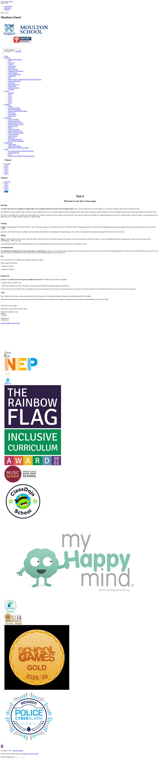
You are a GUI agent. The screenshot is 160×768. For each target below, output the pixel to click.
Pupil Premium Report (14, 109)
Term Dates (7, 8)
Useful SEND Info (13, 152)
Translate (18, 51)
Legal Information (18, 750)
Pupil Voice (11, 83)
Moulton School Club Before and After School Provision (24, 79)
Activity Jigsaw (12, 136)
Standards (7, 104)
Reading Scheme (13, 126)
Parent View (11, 113)
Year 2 (10, 96)
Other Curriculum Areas (15, 131)
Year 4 (10, 99)
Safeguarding (8, 142)
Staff (9, 61)
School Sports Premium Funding (17, 111)
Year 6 (10, 103)
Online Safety (12, 144)
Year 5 (10, 101)
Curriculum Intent (13, 134)
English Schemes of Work (15, 124)
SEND (6, 149)
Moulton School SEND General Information (21, 156)
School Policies (12, 73)
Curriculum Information (15, 139)
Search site (4, 757)
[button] (8, 12)
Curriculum (7, 118)
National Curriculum (14, 121)
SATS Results (12, 114)
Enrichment (11, 68)
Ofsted (10, 106)
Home (6, 56)
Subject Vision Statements (15, 133)
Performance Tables (14, 108)
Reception (11, 93)
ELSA (10, 154)
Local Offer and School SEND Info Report (20, 151)
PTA (9, 78)
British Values (12, 86)
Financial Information (14, 81)
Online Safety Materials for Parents (18, 147)
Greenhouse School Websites (30, 754)
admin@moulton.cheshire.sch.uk (10, 323)
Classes (6, 91)
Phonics (10, 128)
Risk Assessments (13, 69)
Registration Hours (13, 88)
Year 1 (10, 94)
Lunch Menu (8, 6)
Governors (11, 63)
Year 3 (10, 98)
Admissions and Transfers (15, 71)
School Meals (12, 66)
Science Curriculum (14, 129)
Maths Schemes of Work (15, 123)
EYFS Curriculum (13, 119)
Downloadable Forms (14, 74)
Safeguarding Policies (14, 146)
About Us (7, 58)
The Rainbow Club (13, 84)
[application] (80, 335)
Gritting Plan (12, 76)
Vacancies (11, 89)
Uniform (6, 9)
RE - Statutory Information (16, 141)
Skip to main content (7, 1)
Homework (11, 137)
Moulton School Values (15, 59)
